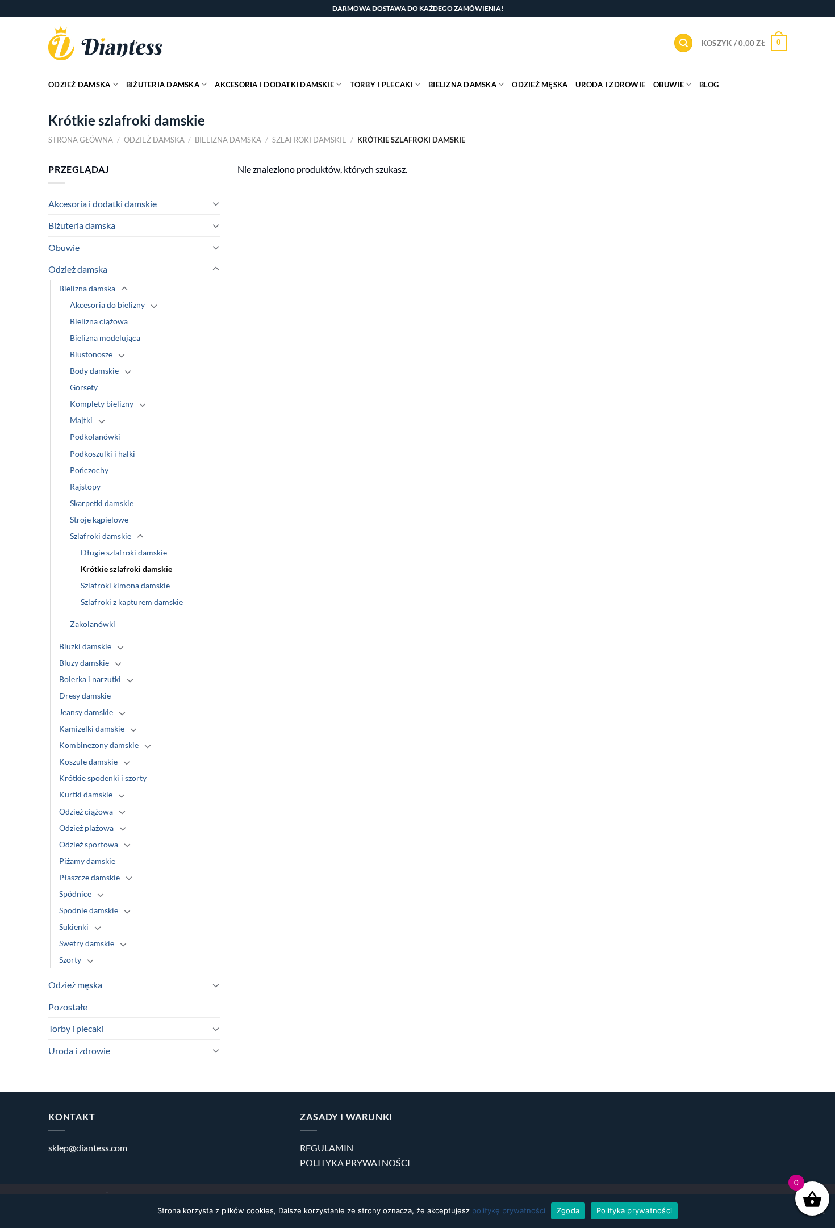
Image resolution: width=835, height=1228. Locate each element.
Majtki (81, 420)
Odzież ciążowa (86, 811)
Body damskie (94, 370)
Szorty (70, 959)
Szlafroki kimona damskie (125, 585)
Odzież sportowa (88, 844)
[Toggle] (215, 203)
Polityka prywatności (634, 1210)
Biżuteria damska (162, 84)
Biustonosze (91, 354)
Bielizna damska (462, 84)
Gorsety (84, 387)
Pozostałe (67, 1006)
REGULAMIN (326, 1147)
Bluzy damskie (84, 662)
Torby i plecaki (381, 84)
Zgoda (568, 1210)
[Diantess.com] (105, 43)
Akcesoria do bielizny (107, 305)
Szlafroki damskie (309, 139)
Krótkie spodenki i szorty (103, 778)
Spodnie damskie (88, 910)
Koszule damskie (88, 761)
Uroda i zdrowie (610, 84)
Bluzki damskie (85, 646)
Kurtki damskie (85, 794)
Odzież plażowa (86, 828)
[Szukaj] (683, 43)
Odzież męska (539, 84)
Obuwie (668, 84)
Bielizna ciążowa (99, 321)
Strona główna (80, 139)
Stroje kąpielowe (99, 519)
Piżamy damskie (87, 861)
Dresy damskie (85, 695)
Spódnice (75, 894)
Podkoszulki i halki (102, 453)
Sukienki (74, 927)
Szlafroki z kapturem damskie (132, 602)
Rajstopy (85, 486)
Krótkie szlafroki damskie (126, 569)
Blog (709, 84)
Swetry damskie (86, 943)
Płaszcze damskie (89, 877)
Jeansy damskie (86, 712)
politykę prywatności (508, 1210)
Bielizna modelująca (105, 337)
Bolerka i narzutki (90, 679)
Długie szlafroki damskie (124, 552)
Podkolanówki (95, 436)
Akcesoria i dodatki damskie (274, 84)
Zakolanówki (92, 624)
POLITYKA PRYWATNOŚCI (355, 1162)
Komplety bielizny (101, 403)
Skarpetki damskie (101, 503)
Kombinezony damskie (99, 745)
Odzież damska (79, 84)
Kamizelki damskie (91, 728)
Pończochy (89, 470)
